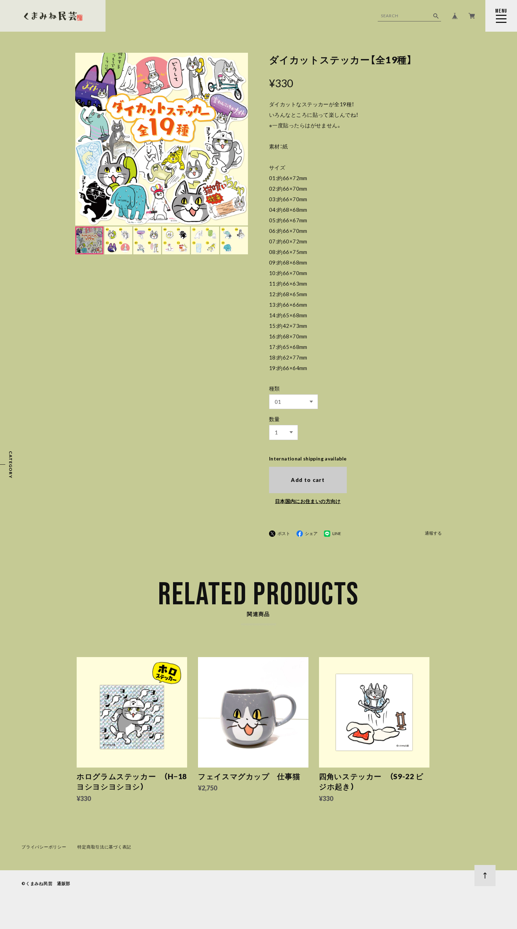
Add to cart (308, 480)
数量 (274, 419)
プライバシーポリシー (43, 847)
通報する (433, 533)
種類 (274, 388)
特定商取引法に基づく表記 (104, 847)
